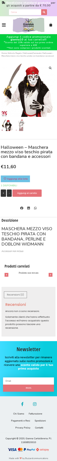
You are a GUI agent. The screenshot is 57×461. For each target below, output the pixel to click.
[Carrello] (50, 25)
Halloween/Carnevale (32, 53)
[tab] (15, 294)
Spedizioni (40, 420)
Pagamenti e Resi (20, 420)
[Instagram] (35, 404)
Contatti (39, 427)
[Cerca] (44, 12)
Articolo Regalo (15, 53)
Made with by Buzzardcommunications (28, 458)
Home (4, 53)
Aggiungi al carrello (27, 193)
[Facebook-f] (22, 404)
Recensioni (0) (15, 294)
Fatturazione (35, 413)
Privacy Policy (22, 427)
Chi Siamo (18, 413)
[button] (21, 208)
